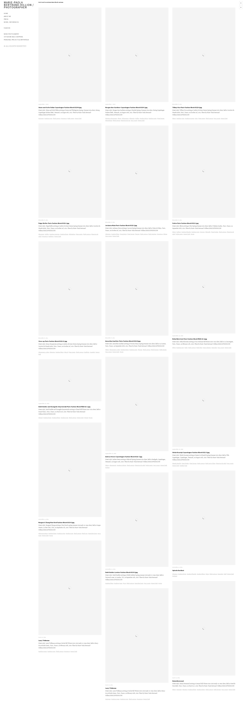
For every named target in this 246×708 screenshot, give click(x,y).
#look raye (85, 533)
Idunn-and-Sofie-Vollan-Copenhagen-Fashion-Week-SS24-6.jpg (59, 107)
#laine (207, 574)
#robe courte (70, 118)
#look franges (155, 350)
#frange (140, 350)
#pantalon (214, 348)
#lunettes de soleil (140, 465)
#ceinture (41, 118)
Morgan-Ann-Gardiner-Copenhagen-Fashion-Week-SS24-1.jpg (126, 107)
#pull (225, 574)
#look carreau (56, 118)
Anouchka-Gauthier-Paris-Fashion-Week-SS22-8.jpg (122, 341)
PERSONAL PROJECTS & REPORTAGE (16, 40)
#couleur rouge (42, 651)
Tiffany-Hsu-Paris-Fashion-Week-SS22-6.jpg (187, 107)
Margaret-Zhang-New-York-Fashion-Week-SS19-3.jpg (56, 522)
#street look (78, 118)
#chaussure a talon (43, 352)
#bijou (174, 348)
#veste (91, 418)
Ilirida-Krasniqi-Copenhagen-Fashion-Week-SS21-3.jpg (190, 452)
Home (6, 13)
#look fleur (199, 348)
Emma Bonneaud (178, 681)
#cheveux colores (43, 533)
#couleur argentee (54, 234)
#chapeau (175, 574)
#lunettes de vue (125, 120)
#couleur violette (121, 465)
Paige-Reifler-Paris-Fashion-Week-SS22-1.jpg (53, 223)
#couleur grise (61, 533)
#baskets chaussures (111, 118)
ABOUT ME (7, 16)
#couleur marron (189, 118)
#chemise (52, 352)
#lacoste (137, 234)
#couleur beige (64, 234)
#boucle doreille (176, 463)
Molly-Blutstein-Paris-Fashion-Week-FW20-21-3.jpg (189, 339)
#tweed (86, 418)
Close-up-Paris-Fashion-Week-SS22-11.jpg (52, 341)
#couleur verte (48, 118)
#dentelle (208, 232)
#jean (124, 583)
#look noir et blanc (210, 463)
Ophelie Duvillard (178, 570)
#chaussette (125, 118)
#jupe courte (79, 234)
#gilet (186, 348)
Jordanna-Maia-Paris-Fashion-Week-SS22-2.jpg (121, 225)
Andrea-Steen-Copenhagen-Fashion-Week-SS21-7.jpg (123, 457)
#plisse (165, 234)
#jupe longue (160, 118)
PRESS (6, 19)
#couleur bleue (59, 352)
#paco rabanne (207, 348)
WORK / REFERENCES (11, 22)
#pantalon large (92, 533)
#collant (178, 232)
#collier (47, 234)
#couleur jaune (118, 583)
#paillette (51, 236)
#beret (119, 118)
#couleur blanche (186, 232)
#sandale (92, 352)
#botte (107, 350)
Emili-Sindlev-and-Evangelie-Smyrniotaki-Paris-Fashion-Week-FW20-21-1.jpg (64, 407)
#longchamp (108, 120)
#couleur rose (64, 418)
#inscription (123, 234)
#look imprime (152, 234)
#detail (66, 352)
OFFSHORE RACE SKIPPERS (13, 37)
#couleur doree (201, 689)
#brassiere (41, 234)
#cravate (202, 232)
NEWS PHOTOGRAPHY (11, 34)
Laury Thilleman (43, 640)
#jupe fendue (214, 232)
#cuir (196, 118)
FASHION (7, 28)
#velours (174, 576)
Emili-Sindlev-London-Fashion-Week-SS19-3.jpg (121, 572)
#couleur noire (152, 118)
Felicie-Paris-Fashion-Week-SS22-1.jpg (185, 223)
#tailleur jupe (183, 466)
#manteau (64, 118)
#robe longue (163, 350)
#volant (107, 467)
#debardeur (72, 234)
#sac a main (134, 120)
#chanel (40, 418)
